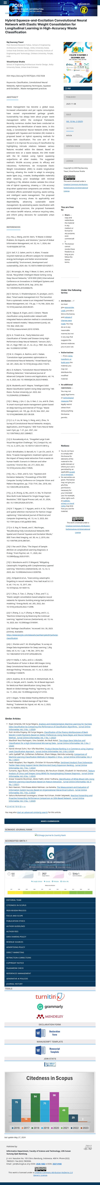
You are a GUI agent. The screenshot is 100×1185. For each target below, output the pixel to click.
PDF (69, 88)
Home (7, 13)
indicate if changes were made (66, 320)
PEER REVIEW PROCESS (16, 910)
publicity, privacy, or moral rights (67, 503)
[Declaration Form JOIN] (50, 1033)
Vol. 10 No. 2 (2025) (31, 13)
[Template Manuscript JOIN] (50, 1050)
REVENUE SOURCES (14, 942)
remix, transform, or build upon (67, 359)
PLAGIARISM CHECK (15, 968)
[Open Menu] (5, 2)
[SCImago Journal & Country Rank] (50, 835)
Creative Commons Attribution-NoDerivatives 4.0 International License (76, 187)
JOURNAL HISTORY (14, 984)
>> (24, 806)
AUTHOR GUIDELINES (15, 926)
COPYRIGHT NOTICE (15, 963)
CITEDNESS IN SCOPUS (16, 905)
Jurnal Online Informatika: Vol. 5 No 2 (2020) (55, 751)
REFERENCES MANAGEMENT (18, 973)
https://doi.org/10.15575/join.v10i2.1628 (28, 76)
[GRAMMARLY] (50, 1006)
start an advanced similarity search (32, 812)
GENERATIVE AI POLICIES (17, 978)
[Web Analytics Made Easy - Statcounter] (50, 1064)
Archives (16, 13)
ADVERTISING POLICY (15, 947)
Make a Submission (50, 821)
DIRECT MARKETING (15, 952)
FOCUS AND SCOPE (14, 915)
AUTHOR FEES (12, 931)
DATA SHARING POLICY (16, 936)
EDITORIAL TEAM (13, 900)
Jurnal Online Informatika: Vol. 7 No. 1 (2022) (36, 737)
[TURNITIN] (50, 996)
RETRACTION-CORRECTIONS (18, 957)
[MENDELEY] (50, 1016)
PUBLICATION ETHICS (15, 921)
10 (20, 806)
